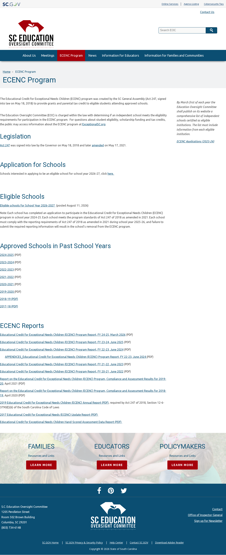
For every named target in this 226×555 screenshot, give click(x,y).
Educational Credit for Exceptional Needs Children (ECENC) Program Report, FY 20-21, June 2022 (61, 371)
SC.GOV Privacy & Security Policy (84, 542)
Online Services (170, 4)
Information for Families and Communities (174, 55)
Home (6, 71)
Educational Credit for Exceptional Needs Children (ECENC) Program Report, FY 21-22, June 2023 (61, 364)
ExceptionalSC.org (93, 124)
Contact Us (207, 12)
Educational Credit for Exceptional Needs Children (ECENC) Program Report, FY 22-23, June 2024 (61, 349)
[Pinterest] (112, 492)
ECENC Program (71, 55)
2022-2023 (7, 269)
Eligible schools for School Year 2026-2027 (27, 205)
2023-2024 (7, 262)
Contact (217, 509)
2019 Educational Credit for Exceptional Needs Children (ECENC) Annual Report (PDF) (54, 402)
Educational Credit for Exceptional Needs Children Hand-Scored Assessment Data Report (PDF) (61, 422)
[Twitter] (124, 492)
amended (98, 145)
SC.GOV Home (50, 542)
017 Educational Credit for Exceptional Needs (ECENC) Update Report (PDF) (50, 414)
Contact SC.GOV (139, 542)
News (92, 55)
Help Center (116, 542)
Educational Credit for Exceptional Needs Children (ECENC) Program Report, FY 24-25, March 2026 (63, 334)
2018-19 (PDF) (9, 299)
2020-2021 (7, 284)
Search (211, 30)
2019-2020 (7, 291)
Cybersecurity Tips (214, 4)
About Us (29, 55)
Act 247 (5, 145)
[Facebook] (100, 492)
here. (111, 173)
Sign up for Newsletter (208, 520)
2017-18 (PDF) (9, 306)
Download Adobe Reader (169, 542)
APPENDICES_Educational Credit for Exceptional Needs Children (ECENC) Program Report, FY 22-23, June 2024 (76, 356)
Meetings (47, 55)
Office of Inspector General (205, 515)
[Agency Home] (32, 33)
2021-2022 (7, 277)
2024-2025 (7, 254)
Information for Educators (120, 55)
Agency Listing (191, 4)
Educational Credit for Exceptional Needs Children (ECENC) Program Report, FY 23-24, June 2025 (61, 342)
